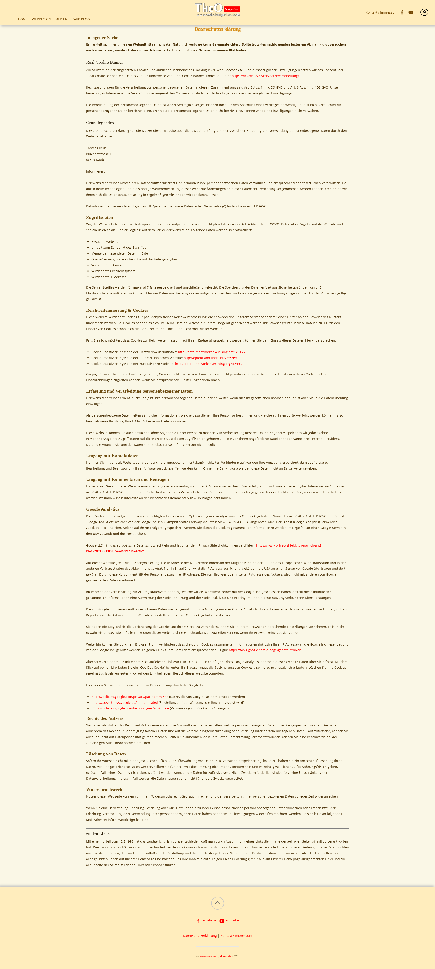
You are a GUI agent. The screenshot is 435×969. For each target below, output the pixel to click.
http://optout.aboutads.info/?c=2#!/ (210, 358)
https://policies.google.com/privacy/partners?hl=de (129, 696)
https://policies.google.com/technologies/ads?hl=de (130, 708)
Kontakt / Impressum (381, 12)
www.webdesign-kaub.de (215, 956)
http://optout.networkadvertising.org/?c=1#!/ (211, 352)
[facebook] (402, 12)
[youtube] (410, 12)
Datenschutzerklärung (200, 935)
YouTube (232, 920)
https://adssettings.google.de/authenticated (124, 702)
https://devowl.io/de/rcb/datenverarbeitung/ (265, 76)
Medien (61, 19)
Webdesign (41, 19)
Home (23, 19)
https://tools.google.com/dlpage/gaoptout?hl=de (265, 650)
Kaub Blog (81, 19)
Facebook (208, 920)
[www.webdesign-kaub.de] (217, 14)
